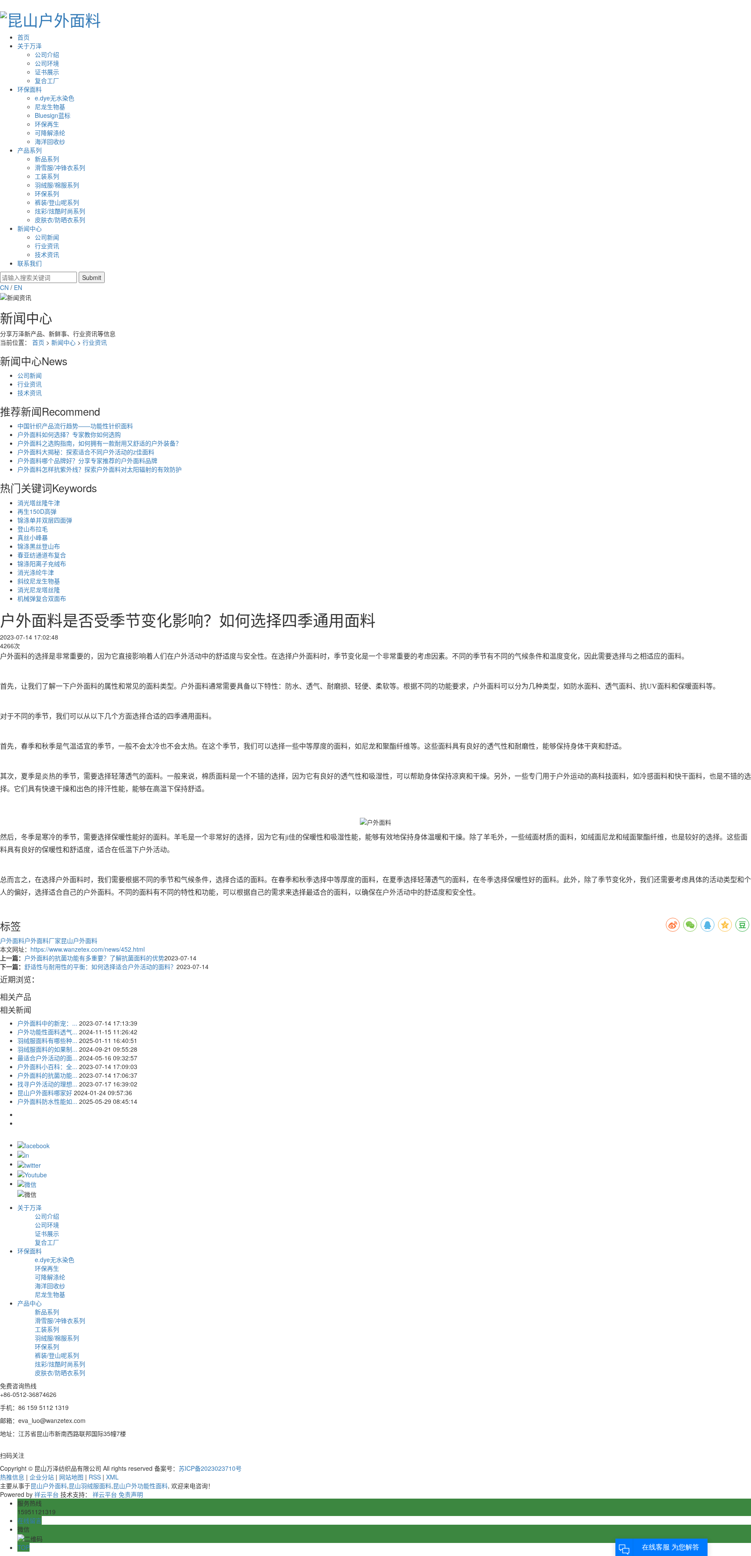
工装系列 (47, 176)
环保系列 (47, 193)
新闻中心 (29, 228)
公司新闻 (47, 237)
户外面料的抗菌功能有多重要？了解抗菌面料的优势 (94, 957)
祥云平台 (46, 1494)
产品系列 (29, 150)
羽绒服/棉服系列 (57, 184)
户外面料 (12, 940)
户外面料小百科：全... (47, 1066)
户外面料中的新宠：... (47, 1023)
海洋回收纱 (50, 141)
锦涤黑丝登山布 (38, 546)
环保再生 (47, 124)
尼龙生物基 (50, 106)
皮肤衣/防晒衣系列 (60, 219)
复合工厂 (47, 80)
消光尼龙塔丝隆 (38, 589)
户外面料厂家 (42, 940)
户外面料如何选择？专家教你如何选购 (69, 434)
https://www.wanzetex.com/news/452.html (87, 949)
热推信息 (12, 1477)
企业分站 (42, 1477)
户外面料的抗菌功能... (47, 1075)
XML (112, 1477)
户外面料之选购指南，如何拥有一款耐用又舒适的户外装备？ (99, 443)
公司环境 (47, 63)
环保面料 (29, 89)
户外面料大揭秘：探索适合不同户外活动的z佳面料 (85, 451)
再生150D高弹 (36, 511)
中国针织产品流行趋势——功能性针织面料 (75, 425)
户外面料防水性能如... (47, 1101)
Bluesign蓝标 (52, 115)
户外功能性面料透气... (47, 1031)
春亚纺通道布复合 (41, 554)
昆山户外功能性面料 (140, 1485)
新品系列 (47, 158)
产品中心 (29, 1303)
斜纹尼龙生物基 (38, 580)
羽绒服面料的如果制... (47, 1049)
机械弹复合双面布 (41, 598)
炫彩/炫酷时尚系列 (60, 211)
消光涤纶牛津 (35, 572)
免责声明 (131, 1494)
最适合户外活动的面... (47, 1057)
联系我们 (29, 263)
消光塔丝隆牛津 (38, 502)
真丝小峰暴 (32, 537)
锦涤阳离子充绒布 (41, 563)
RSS (95, 1477)
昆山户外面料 (79, 940)
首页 (23, 37)
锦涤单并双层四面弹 (44, 520)
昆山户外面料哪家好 (44, 1092)
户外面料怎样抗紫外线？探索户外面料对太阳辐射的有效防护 (99, 469)
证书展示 (47, 71)
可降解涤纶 (50, 132)
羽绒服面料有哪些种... (47, 1040)
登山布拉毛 (32, 528)
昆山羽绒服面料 (90, 1485)
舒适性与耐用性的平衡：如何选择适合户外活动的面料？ (100, 966)
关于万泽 (29, 45)
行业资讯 (47, 245)
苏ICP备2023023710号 (210, 1468)
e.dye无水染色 (54, 97)
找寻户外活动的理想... (47, 1084)
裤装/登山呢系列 (57, 202)
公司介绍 (47, 54)
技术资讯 (47, 254)
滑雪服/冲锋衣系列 (60, 167)
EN (18, 287)
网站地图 (71, 1477)
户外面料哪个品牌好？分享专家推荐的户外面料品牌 (87, 460)
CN (4, 287)
